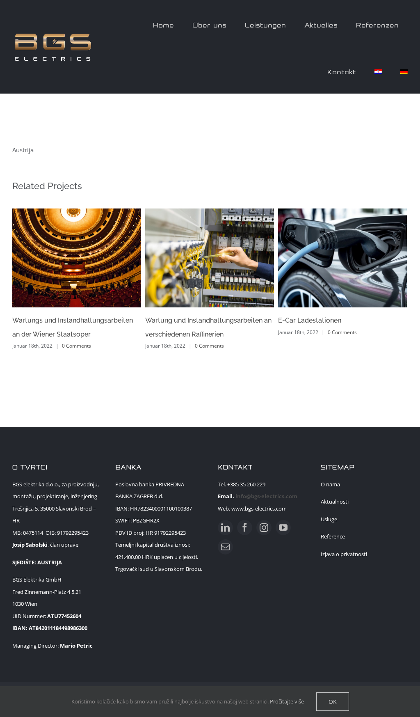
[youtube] (283, 527)
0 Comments (76, 345)
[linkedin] (225, 527)
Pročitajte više (287, 701)
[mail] (225, 546)
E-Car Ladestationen (309, 320)
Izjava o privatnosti (344, 554)
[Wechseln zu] (378, 70)
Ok (333, 702)
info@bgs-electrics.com (266, 496)
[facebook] (244, 527)
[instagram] (264, 527)
